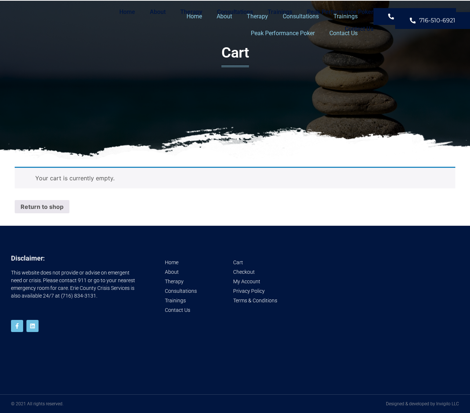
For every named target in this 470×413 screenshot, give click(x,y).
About (158, 11)
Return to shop (42, 206)
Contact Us (359, 28)
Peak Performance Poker (340, 11)
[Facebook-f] (17, 326)
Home (127, 11)
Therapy (191, 11)
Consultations (235, 11)
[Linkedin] (32, 326)
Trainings (280, 11)
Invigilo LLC (447, 403)
